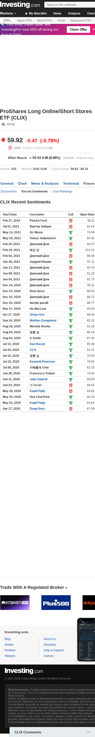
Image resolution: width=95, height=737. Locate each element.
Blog (8, 639)
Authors (49, 656)
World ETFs (44, 20)
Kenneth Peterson (42, 361)
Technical (71, 183)
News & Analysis (45, 183)
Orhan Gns (37, 314)
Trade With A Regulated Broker (32, 587)
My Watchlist (37, 13)
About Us (50, 639)
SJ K (33, 350)
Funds (61, 20)
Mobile (9, 644)
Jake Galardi (38, 379)
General (6, 183)
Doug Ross (37, 408)
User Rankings (62, 191)
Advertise (50, 644)
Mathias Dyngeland (43, 320)
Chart (22, 183)
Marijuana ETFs (80, 20)
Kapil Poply (37, 391)
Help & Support (54, 650)
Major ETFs (24, 20)
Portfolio (10, 650)
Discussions (9, 191)
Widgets (10, 656)
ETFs (7, 20)
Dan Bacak (37, 344)
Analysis (74, 13)
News (57, 13)
